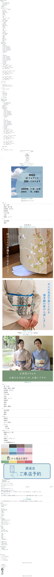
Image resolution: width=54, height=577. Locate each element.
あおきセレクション (27, 200)
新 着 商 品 (27, 225)
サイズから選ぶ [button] (3, 63)
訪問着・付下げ (5, 12)
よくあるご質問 (3, 97)
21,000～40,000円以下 (6, 46)
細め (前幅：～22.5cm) (7, 66)
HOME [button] (2, 1)
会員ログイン (5, 92)
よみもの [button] (2, 87)
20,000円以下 (5, 45)
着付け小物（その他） (5, 531)
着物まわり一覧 (8, 432)
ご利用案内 (27, 160)
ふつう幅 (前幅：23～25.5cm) (8, 67)
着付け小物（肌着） (4, 530)
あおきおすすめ (3, 505)
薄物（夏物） (8, 406)
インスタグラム (3, 555)
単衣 (5, 404)
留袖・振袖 (4, 11)
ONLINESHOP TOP (6, 3)
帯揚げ (4, 36)
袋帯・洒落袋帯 (5, 20)
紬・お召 (6, 205)
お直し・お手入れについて (5, 523)
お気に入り (3, 7)
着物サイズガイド (4, 542)
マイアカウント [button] (3, 91)
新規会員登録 (5, 93)
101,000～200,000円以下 (7, 59)
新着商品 (2, 506)
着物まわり (4, 40)
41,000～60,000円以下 (6, 47)
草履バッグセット (9, 438)
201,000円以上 (5, 51)
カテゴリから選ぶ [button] (4, 21)
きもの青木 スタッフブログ (7, 485)
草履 (5, 434)
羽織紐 (6, 440)
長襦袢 (6, 400)
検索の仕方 (28, 159)
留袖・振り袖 (8, 207)
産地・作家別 (3, 81)
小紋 (3, 29)
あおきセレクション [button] (4, 8)
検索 (32, 151)
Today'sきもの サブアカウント (8, 86)
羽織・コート (5, 30)
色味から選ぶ (3, 42)
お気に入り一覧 (27, 162)
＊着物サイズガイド (6, 64)
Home (3, 148)
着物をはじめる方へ (4, 544)
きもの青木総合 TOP (6, 2)
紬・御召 (4, 10)
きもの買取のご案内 (4, 549)
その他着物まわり (9, 442)
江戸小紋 (4, 14)
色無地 (4, 13)
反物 (3, 41)
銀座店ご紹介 (3, 547)
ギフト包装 (7, 422)
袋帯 (5, 223)
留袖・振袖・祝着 (9, 388)
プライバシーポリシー (5, 521)
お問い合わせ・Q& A (4, 524)
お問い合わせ (3, 565)
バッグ (6, 436)
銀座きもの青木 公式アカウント (8, 85)
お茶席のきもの (3, 541)
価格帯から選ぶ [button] (3, 43)
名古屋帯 (4, 19)
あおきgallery (6, 104)
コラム (4, 90)
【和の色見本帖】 (4, 543)
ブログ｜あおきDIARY (5, 556)
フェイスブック (3, 557)
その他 (7, 428)
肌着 (6, 426)
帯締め (4, 35)
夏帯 (5, 414)
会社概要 (2, 548)
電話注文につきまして (5, 522)
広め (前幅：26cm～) (6, 68)
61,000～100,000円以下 (7, 48)
